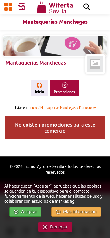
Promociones (64, 92)
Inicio (39, 92)
